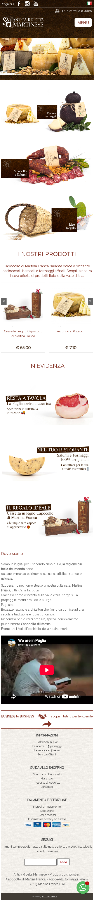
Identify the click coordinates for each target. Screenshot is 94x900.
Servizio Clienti (47, 754)
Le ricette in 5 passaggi (47, 746)
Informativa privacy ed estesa (47, 819)
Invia (63, 862)
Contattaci (47, 786)
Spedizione (47, 810)
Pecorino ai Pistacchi (70, 331)
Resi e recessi (47, 815)
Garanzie (47, 778)
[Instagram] (27, 3)
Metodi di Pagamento (47, 806)
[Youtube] (35, 3)
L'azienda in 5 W (47, 742)
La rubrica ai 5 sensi (47, 750)
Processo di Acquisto (47, 782)
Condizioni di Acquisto (47, 774)
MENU (83, 22)
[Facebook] (18, 3)
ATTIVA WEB (49, 896)
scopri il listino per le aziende (72, 716)
